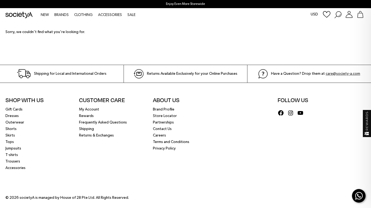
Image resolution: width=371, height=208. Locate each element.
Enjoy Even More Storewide (185, 4)
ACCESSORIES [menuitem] (110, 15)
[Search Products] (337, 14)
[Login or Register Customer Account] (349, 14)
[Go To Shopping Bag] (360, 14)
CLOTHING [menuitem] (83, 15)
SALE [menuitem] (131, 15)
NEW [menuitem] (45, 15)
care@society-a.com (343, 74)
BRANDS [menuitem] (61, 15)
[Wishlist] (327, 14)
